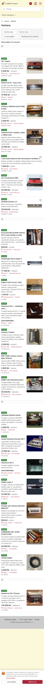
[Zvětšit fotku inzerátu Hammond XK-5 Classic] (35, 598)
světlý (26, 619)
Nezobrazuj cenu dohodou (29, 36)
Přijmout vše (32, 682)
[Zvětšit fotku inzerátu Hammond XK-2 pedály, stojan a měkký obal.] (35, 137)
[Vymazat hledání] (40, 9)
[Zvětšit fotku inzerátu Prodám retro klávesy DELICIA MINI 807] (35, 510)
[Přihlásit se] (35, 3)
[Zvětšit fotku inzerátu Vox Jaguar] (35, 66)
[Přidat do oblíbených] (40, 60)
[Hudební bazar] (14, 3)
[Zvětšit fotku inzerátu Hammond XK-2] (35, 467)
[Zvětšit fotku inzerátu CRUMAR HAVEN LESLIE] (35, 420)
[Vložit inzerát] (30, 3)
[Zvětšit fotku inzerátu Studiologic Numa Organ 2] (35, 263)
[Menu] (40, 3)
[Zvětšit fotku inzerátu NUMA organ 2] (35, 487)
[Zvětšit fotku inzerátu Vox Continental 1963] (35, 182)
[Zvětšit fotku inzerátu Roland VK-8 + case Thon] (35, 87)
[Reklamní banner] (22, 49)
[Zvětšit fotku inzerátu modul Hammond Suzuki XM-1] (35, 443)
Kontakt (37, 619)
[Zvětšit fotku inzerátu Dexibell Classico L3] (35, 206)
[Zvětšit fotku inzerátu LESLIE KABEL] (35, 562)
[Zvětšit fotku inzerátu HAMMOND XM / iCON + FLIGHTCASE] (35, 536)
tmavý (30, 619)
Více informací (10, 678)
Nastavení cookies (10, 619)
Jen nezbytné (11, 682)
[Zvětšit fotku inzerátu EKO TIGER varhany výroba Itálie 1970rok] (35, 360)
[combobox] (22, 9)
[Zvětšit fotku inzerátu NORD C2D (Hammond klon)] (35, 384)
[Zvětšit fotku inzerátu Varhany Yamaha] (35, 337)
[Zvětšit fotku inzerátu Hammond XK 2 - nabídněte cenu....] (35, 311)
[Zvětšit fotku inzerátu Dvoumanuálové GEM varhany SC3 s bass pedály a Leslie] (35, 237)
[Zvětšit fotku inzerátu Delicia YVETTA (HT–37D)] (35, 287)
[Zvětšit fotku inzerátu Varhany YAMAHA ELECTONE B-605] (35, 111)
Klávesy (6, 21)
